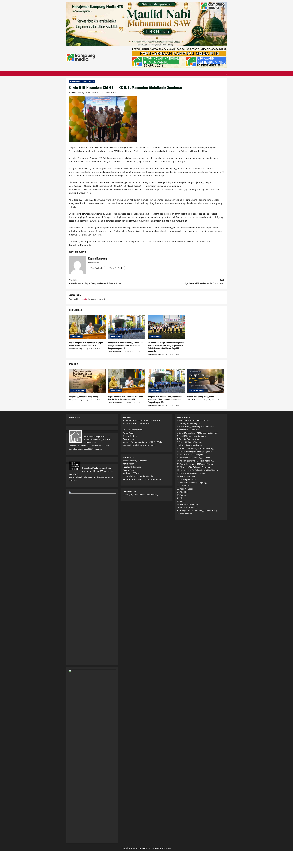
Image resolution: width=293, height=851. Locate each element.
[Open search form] (226, 73)
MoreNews (154, 848)
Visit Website (97, 268)
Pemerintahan (75, 82)
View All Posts (116, 268)
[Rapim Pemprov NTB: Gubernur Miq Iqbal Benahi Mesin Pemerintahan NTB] (87, 327)
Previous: (95, 281)
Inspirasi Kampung (78, 390)
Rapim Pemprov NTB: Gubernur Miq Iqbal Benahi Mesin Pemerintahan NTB (86, 344)
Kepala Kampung (77, 92)
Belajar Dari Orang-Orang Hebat (200, 396)
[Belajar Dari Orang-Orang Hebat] (205, 381)
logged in (84, 299)
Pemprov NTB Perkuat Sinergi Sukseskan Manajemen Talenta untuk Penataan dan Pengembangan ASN (125, 345)
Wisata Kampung (88, 82)
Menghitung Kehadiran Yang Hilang (83, 396)
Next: (204, 281)
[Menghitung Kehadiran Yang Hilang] (87, 381)
